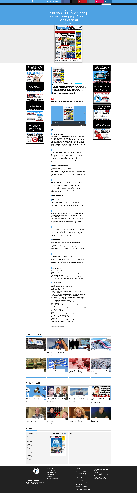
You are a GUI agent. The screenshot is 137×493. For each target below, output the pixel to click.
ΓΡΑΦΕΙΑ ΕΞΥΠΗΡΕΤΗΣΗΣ (52, 480)
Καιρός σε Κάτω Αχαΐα (29, 452)
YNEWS (87, 4)
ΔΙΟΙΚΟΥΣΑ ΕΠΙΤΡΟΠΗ (51, 470)
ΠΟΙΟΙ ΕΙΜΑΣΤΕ (35, 4)
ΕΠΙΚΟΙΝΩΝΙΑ (97, 4)
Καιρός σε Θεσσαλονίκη (30, 446)
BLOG (73, 4)
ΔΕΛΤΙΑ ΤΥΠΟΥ (65, 4)
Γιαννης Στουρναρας (55, 326)
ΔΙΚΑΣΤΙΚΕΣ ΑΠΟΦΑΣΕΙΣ (54, 4)
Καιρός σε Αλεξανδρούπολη (30, 457)
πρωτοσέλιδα (57, 456)
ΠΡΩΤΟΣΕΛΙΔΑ (69, 10)
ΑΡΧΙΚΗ (28, 4)
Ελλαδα (62, 326)
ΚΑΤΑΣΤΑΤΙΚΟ (50, 476)
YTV (91, 4)
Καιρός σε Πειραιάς (29, 441)
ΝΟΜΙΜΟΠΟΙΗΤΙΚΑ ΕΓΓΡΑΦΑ (53, 478)
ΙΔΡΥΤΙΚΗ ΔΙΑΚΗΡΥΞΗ (51, 474)
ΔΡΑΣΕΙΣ (44, 4)
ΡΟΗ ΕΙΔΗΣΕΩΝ (80, 4)
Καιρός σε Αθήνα (29, 435)
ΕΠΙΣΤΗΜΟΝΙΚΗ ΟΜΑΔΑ (52, 472)
